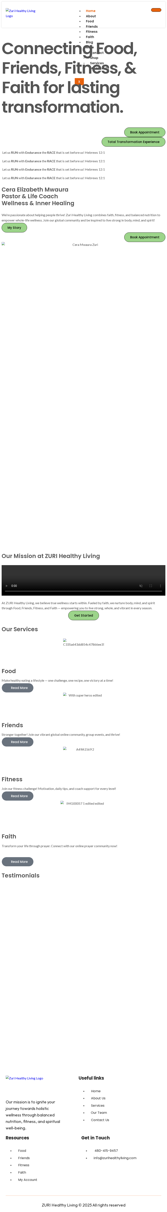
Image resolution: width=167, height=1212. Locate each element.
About (91, 16)
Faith (90, 37)
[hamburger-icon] (156, 10)
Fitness (92, 31)
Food (90, 21)
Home (91, 11)
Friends (92, 26)
